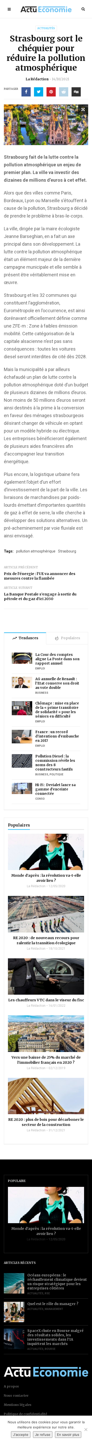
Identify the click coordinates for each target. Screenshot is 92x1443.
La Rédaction (37, 79)
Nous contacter (16, 1395)
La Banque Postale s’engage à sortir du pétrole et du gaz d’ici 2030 (40, 596)
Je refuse (42, 1435)
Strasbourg (67, 551)
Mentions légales (17, 1405)
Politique (56, 774)
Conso (40, 798)
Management (54, 1309)
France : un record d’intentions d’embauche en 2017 (57, 736)
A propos (11, 1386)
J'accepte (20, 1435)
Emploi (40, 668)
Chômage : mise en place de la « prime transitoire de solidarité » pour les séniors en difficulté (57, 710)
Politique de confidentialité (25, 1414)
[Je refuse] (85, 1429)
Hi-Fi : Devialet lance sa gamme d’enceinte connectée (55, 789)
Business (41, 692)
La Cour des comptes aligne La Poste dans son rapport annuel (57, 659)
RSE (47, 1293)
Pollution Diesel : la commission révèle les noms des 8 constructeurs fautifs (55, 763)
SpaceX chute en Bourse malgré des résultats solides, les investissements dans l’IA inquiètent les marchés (55, 1337)
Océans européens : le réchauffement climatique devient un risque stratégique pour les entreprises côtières (57, 1281)
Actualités (46, 28)
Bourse (50, 1349)
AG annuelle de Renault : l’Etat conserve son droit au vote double (57, 683)
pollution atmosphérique (35, 551)
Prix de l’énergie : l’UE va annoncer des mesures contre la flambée (39, 576)
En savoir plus (68, 1435)
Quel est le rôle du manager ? (52, 1304)
